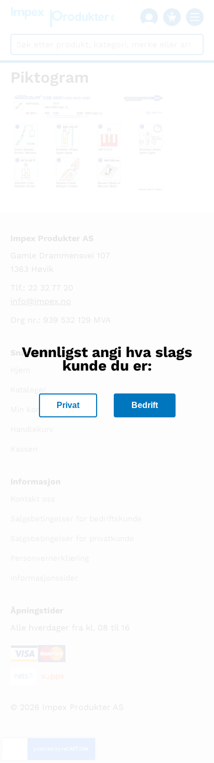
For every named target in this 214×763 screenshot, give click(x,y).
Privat (68, 405)
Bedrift (144, 405)
